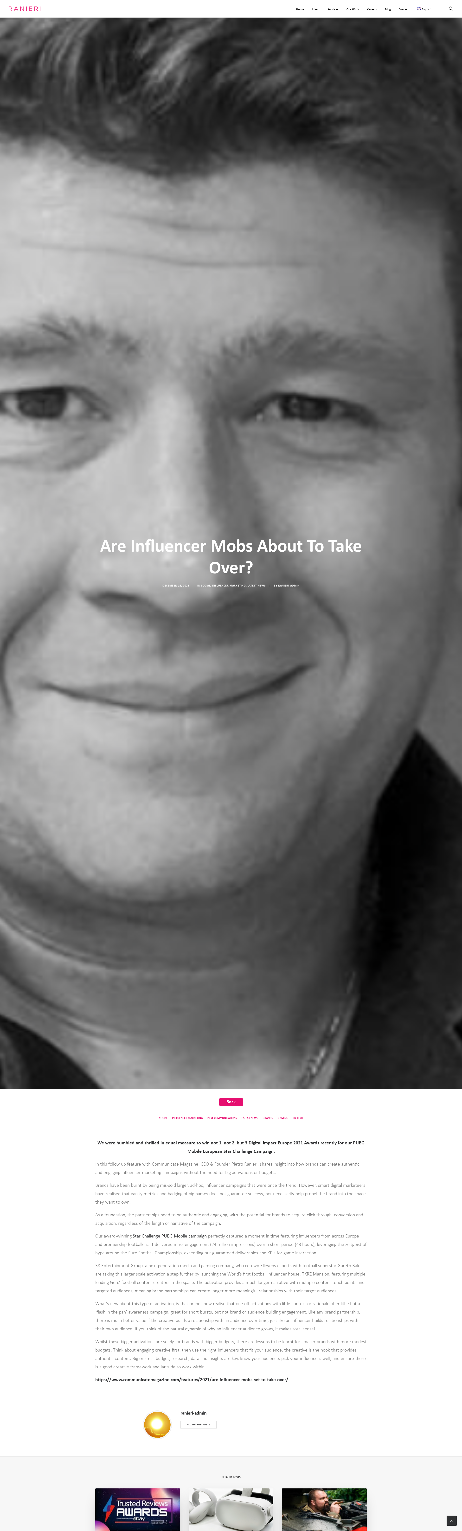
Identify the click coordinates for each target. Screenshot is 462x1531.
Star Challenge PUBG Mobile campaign (170, 1236)
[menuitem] (422, 8)
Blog (388, 9)
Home (300, 9)
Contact (404, 9)
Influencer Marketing (229, 585)
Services (333, 9)
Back (231, 1102)
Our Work (352, 9)
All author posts (198, 1424)
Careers (372, 9)
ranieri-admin (289, 585)
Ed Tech (298, 1118)
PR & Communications (222, 1118)
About (316, 9)
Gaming (283, 1118)
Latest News (257, 585)
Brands (268, 1118)
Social (206, 585)
